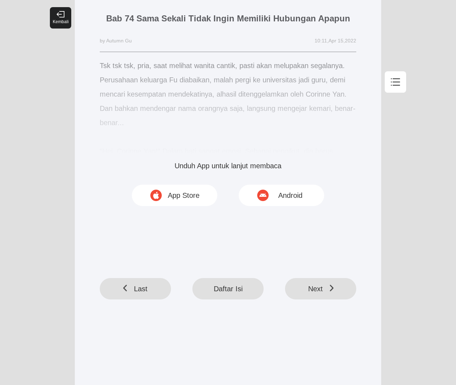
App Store (184, 195)
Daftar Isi (228, 289)
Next (315, 289)
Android (290, 195)
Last (140, 289)
